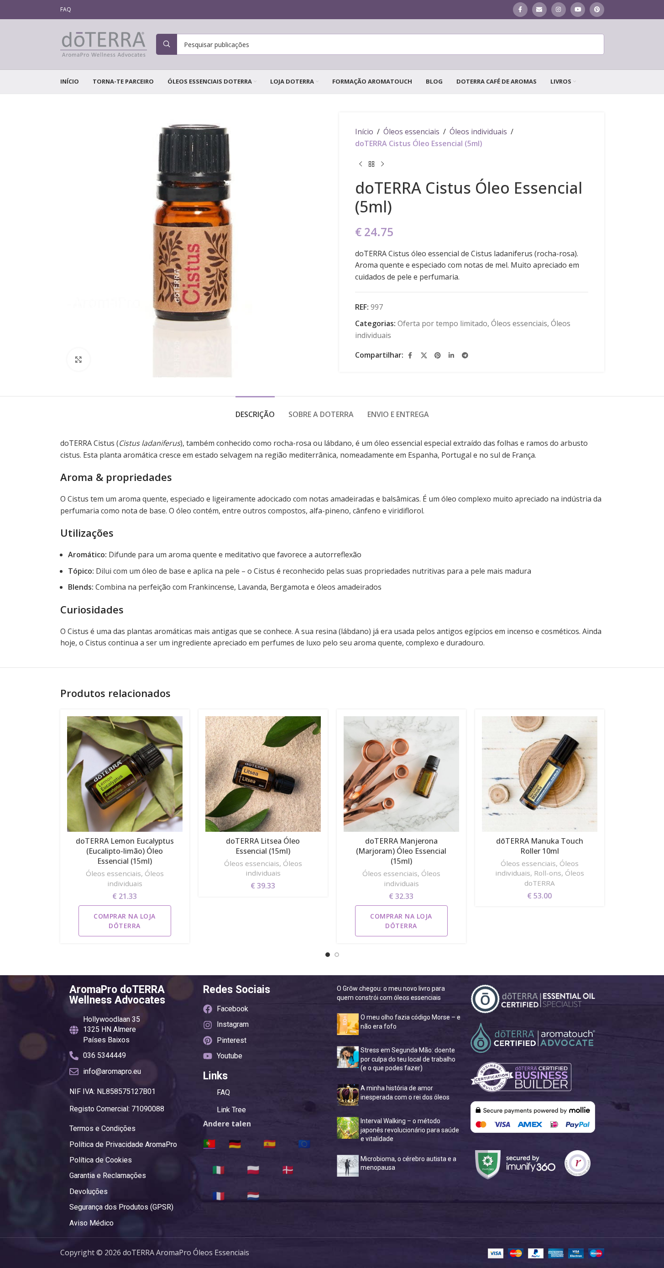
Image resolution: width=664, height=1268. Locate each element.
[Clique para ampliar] (78, 359)
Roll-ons (547, 872)
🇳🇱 (253, 1195)
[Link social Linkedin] (451, 355)
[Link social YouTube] (577, 9)
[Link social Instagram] (558, 9)
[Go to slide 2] (337, 954)
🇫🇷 (218, 1195)
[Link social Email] (539, 9)
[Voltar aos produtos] (371, 163)
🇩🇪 (235, 1143)
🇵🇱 (253, 1169)
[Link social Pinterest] (597, 9)
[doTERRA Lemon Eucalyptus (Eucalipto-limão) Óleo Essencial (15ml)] (125, 774)
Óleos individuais (478, 132)
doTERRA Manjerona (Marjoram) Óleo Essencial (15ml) (401, 851)
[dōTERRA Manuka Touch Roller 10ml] (539, 774)
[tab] (255, 410)
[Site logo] (103, 43)
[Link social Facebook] (520, 9)
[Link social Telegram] (465, 355)
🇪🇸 (269, 1143)
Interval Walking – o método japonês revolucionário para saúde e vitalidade (410, 1129)
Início (364, 132)
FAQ (223, 1092)
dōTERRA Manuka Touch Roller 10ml (539, 846)
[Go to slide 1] (327, 954)
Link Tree (231, 1109)
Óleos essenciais (411, 132)
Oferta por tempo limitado (442, 323)
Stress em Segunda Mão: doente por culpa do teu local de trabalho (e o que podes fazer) (408, 1059)
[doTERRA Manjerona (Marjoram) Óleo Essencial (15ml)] (401, 774)
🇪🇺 (304, 1143)
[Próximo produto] (382, 163)
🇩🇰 (288, 1169)
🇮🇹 (218, 1169)
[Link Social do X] (424, 355)
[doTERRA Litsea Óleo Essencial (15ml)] (263, 774)
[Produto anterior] (360, 163)
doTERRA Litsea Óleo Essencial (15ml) (263, 846)
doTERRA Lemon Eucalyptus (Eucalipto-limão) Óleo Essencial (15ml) (125, 851)
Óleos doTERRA (554, 877)
